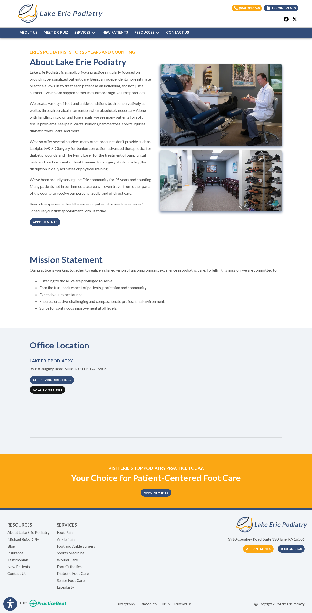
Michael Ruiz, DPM (23, 539)
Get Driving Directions (52, 380)
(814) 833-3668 (249, 8)
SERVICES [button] (83, 32)
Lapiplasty (65, 587)
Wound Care (67, 559)
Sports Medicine (70, 553)
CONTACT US (177, 32)
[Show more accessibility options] (10, 604)
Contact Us (16, 573)
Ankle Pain (66, 539)
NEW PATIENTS (115, 32)
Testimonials (18, 559)
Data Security (148, 604)
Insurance (15, 553)
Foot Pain (65, 532)
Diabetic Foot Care (73, 573)
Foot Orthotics (69, 566)
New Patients (18, 566)
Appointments (45, 222)
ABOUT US (28, 32)
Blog (11, 546)
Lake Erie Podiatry (51, 360)
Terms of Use (183, 604)
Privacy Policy (126, 604)
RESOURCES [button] (145, 32)
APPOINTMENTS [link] (283, 8)
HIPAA (165, 604)
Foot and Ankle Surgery (76, 546)
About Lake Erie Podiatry (28, 532)
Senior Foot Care (71, 580)
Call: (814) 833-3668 (47, 389)
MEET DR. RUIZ (56, 32)
